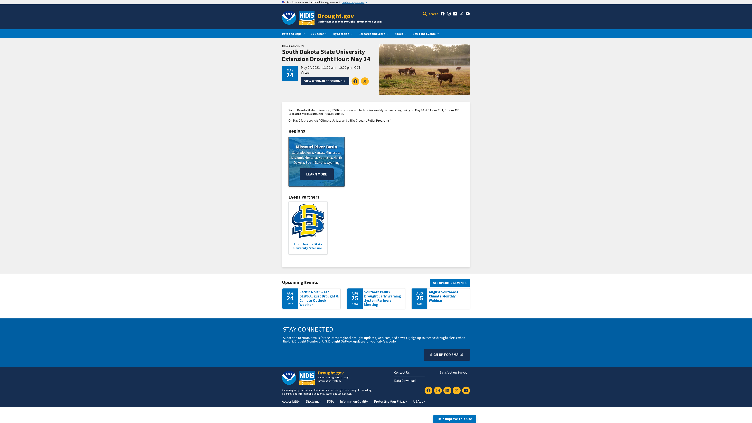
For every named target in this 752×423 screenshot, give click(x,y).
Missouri (297, 157)
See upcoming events (449, 283)
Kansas (319, 152)
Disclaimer (313, 401)
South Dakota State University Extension (308, 246)
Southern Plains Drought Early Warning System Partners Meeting (382, 298)
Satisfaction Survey (453, 372)
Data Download (405, 381)
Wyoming (333, 162)
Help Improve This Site (455, 419)
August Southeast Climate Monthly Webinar (443, 296)
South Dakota (315, 162)
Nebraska (325, 157)
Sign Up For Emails (446, 354)
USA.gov (419, 401)
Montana (311, 157)
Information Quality (354, 401)
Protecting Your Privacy (390, 401)
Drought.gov (335, 16)
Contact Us (402, 372)
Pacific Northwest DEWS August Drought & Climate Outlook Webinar (319, 298)
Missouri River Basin (316, 147)
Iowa (309, 152)
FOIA (330, 401)
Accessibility (291, 401)
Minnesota (333, 152)
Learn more (316, 174)
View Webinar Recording (323, 81)
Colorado (298, 152)
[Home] (307, 18)
